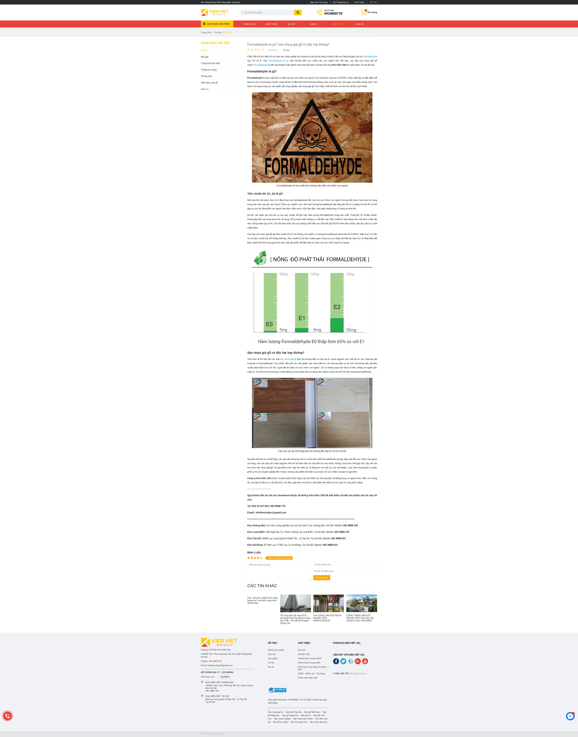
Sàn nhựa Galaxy (282, 718)
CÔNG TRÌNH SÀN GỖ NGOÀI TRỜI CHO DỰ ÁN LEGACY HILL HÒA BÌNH (360, 618)
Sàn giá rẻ (306, 715)
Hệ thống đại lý (341, 2)
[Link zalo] (351, 663)
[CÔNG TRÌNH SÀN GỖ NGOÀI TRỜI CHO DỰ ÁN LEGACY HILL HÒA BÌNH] (361, 603)
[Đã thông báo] (277, 693)
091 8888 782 (212, 691)
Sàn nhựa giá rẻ (275, 712)
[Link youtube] (365, 662)
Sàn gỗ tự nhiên (280, 722)
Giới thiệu (359, 2)
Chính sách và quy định (309, 662)
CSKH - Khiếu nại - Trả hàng (311, 673)
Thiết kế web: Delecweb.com (212, 734)
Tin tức (373, 2)
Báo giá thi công (319, 2)
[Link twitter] (344, 662)
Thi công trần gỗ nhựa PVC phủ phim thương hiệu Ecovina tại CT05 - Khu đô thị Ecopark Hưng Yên (295, 619)
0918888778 (333, 12)
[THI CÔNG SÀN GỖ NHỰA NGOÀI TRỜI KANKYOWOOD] (328, 603)
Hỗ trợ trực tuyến (276, 650)
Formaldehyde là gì (278, 60)
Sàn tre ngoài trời (299, 722)
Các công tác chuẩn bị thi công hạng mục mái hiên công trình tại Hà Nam (262, 600)
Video (313, 24)
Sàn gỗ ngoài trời (290, 715)
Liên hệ (359, 24)
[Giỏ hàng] (364, 14)
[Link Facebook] (336, 662)
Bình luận (254, 552)
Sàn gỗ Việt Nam (312, 712)
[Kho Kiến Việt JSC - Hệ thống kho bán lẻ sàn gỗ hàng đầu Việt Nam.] (215, 12)
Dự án (291, 24)
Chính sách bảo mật (307, 677)
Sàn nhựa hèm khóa (303, 718)
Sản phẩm (273, 658)
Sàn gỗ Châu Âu (293, 712)
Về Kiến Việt (303, 654)
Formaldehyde (370, 56)
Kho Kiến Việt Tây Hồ (217, 696)
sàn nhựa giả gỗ (288, 359)
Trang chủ (249, 24)
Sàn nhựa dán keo (318, 722)
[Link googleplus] (358, 662)
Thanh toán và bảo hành (309, 658)
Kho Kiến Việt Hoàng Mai (219, 682)
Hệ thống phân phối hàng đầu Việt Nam (220, 2)
